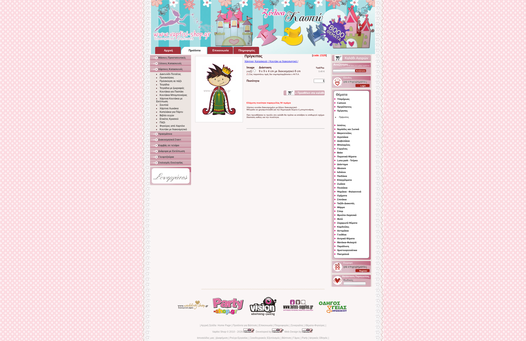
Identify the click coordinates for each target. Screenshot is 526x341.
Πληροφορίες (281, 325)
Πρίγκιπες (344, 117)
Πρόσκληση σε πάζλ (171, 81)
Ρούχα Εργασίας (239, 337)
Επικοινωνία (265, 325)
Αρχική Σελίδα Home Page (216, 325)
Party (305, 337)
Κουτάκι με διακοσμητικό (173, 129)
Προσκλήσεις (167, 77)
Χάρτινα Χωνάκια (169, 108)
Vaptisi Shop (219, 331)
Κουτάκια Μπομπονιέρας (173, 95)
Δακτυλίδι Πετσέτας (170, 74)
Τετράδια (164, 84)
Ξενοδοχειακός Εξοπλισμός (265, 337)
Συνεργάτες (297, 325)
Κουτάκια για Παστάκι (171, 91)
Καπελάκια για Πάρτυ (171, 112)
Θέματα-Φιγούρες (315, 325)
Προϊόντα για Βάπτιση (245, 325)
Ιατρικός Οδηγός (318, 337)
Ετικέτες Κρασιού (169, 119)
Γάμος (296, 337)
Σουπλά (164, 105)
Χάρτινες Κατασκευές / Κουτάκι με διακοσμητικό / (271, 61)
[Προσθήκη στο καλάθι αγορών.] (304, 92)
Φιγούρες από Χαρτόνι (172, 125)
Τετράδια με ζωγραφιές (172, 88)
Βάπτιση (286, 337)
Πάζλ (162, 122)
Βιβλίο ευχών (167, 115)
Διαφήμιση (222, 337)
